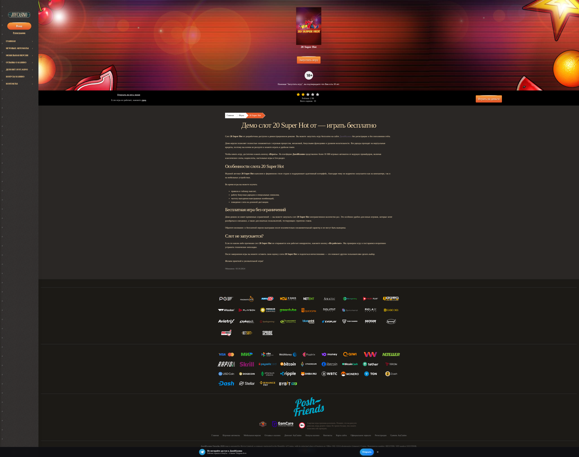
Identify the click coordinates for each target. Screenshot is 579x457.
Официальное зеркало (361, 435)
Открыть (366, 452)
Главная (11, 41)
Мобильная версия (17, 55)
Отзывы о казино (16, 62)
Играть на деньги (489, 98)
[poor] (303, 94)
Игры (241, 115)
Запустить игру (308, 60)
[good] (312, 94)
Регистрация (19, 33)
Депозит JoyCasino (17, 69)
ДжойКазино (346, 136)
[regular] (308, 94)
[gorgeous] (317, 94)
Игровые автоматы (17, 48)
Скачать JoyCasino (398, 435)
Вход (19, 26)
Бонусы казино (15, 77)
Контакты (12, 84)
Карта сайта (341, 435)
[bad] (298, 94)
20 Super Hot (255, 115)
